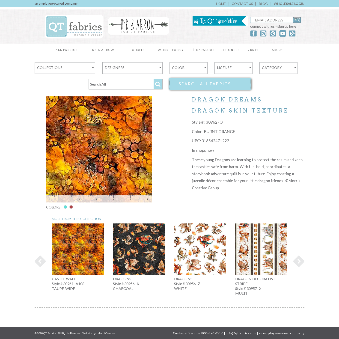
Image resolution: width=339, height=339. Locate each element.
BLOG (263, 4)
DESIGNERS (230, 50)
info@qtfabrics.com (241, 333)
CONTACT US (242, 4)
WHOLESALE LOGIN (289, 4)
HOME (221, 4)
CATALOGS (205, 50)
